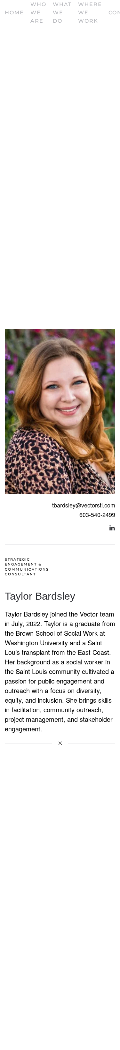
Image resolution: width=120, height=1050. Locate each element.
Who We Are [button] (38, 12)
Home (14, 13)
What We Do (62, 12)
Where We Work (90, 12)
